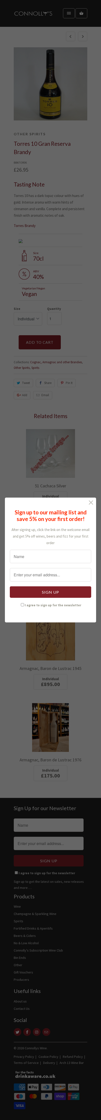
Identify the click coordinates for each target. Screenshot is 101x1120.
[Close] (91, 502)
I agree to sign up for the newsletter (53, 605)
